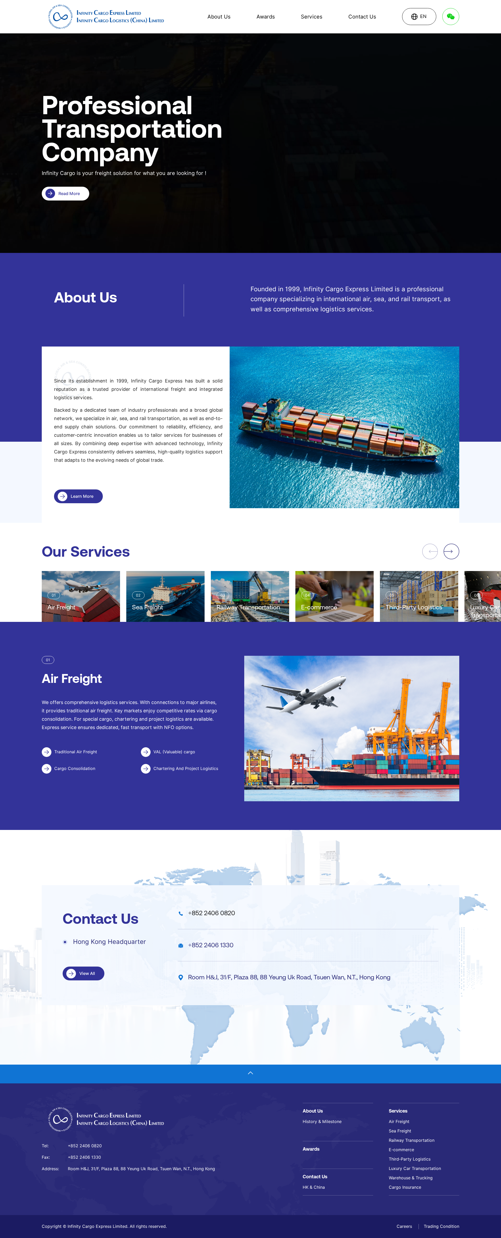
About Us (218, 17)
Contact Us (362, 17)
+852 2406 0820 (211, 913)
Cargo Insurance (405, 1187)
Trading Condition (441, 1226)
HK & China (314, 1187)
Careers (405, 1226)
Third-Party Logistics (410, 1159)
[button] (451, 551)
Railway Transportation (411, 1140)
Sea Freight (400, 1130)
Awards (266, 17)
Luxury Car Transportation (415, 1168)
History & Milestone (322, 1121)
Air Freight (399, 1121)
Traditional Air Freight (75, 751)
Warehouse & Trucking (411, 1177)
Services (311, 17)
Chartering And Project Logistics (185, 768)
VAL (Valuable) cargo (174, 751)
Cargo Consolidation (74, 768)
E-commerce (401, 1149)
